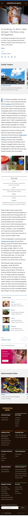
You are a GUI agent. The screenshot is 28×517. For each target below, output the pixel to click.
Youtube (17, 422)
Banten (17, 491)
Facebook (17, 419)
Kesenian (3, 454)
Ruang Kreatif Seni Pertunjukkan (6, 435)
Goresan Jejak (18, 477)
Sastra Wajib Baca (5, 489)
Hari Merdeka (4, 493)
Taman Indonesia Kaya (20, 437)
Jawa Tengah (18, 487)
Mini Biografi (18, 454)
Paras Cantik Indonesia (21, 473)
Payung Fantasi (5, 445)
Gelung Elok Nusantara (7, 497)
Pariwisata (3, 458)
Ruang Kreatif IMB (5, 440)
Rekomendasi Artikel (9, 373)
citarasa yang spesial (7, 241)
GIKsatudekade (5, 438)
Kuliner (3, 48)
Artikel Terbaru (7, 64)
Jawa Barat (4, 53)
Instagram (17, 417)
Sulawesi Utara (19, 489)
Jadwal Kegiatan (5, 471)
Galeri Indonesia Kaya (20, 435)
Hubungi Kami (4, 419)
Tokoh (16, 456)
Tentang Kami (4, 417)
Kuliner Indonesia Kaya (21, 475)
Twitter (17, 424)
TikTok (16, 426)
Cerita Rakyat (4, 487)
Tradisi (2, 456)
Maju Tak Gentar (5, 495)
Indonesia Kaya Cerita (20, 469)
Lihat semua (18, 493)
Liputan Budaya (5, 469)
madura (8, 104)
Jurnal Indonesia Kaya (20, 471)
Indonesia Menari (5, 443)
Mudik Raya (4, 491)
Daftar (22, 507)
